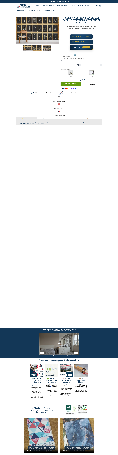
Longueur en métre (65, 62)
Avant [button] (42, 352)
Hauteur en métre (86, 62)
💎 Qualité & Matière (70, 118)
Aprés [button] (75, 352)
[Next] (57, 30)
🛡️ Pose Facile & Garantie (48, 118)
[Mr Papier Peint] (23, 5)
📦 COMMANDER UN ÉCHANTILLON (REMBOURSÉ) (92, 84)
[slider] (59, 344)
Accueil (19, 10)
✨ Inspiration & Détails (27, 118)
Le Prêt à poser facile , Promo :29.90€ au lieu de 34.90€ (73, 58)
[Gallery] (37, 34)
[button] (77, 356)
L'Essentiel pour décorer (68, 56)
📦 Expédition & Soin (91, 118)
